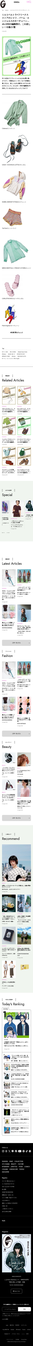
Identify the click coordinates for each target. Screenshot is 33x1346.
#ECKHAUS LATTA (22, 356)
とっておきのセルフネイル (8, 1183)
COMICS (27, 1167)
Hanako (12, 1329)
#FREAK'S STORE (6, 356)
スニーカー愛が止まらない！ (8, 1181)
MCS (27, 1334)
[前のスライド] (3, 532)
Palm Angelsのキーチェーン (10, 325)
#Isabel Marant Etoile (22, 352)
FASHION (5, 1161)
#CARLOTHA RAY (21, 354)
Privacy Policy (24, 1339)
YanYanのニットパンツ (9, 228)
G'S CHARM (5, 1164)
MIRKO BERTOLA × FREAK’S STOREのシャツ (16, 268)
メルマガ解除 (5, 1319)
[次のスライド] (6, 532)
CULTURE (21, 1164)
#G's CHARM (13, 352)
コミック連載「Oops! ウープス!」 (9, 1197)
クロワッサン (24, 1325)
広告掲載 (17, 1339)
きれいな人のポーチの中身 (8, 1186)
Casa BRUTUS (6, 1329)
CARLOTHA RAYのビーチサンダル (12, 298)
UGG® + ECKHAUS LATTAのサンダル (14, 165)
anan (7, 1325)
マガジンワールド (9, 1339)
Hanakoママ (7, 1334)
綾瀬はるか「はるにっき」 (8, 1195)
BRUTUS (12, 1325)
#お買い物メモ (11, 354)
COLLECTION (19, 1161)
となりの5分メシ (6, 1200)
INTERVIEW (5, 1167)
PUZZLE (21, 1169)
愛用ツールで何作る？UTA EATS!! (9, 1203)
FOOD (21, 1167)
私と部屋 (4, 1189)
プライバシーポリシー (19, 1313)
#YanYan (14, 356)
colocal (28, 1329)
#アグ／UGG (5, 352)
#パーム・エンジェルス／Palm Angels (10, 358)
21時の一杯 (4, 1206)
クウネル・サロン (16, 1334)
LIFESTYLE (14, 1167)
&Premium (18, 1329)
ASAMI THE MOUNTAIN (7, 1192)
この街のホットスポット (7, 1208)
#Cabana (4, 354)
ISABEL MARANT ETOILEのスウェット (14, 202)
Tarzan (23, 1329)
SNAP (11, 1161)
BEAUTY (13, 1164)
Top (2, 10)
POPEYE (17, 1325)
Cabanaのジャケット (8, 128)
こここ (23, 1334)
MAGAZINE (5, 1172)
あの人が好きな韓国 (6, 1211)
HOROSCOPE (13, 1169)
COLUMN (5, 1169)
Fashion (6, 10)
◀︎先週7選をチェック (16, 332)
